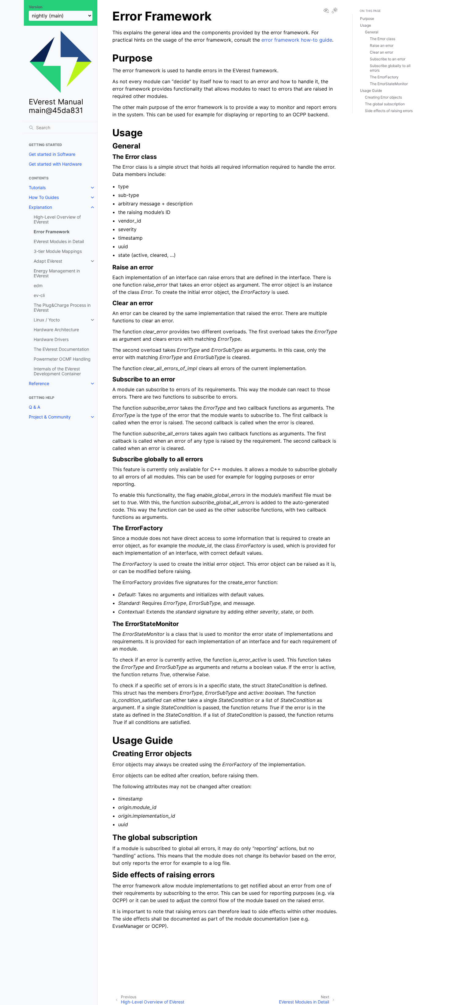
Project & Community (50, 416)
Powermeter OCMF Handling (62, 359)
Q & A (34, 407)
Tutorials (37, 187)
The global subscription (385, 104)
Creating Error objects (383, 97)
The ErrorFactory (384, 77)
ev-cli (39, 295)
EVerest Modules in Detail (59, 241)
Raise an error (381, 45)
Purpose (367, 18)
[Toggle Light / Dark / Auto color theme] (335, 10)
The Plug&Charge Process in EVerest (62, 307)
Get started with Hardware (55, 164)
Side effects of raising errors (389, 110)
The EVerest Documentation (61, 349)
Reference (39, 383)
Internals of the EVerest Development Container (57, 371)
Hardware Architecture (56, 329)
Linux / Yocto (47, 319)
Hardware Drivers (51, 339)
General (371, 32)
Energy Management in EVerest (57, 273)
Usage (365, 25)
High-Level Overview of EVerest (57, 219)
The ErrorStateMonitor (389, 83)
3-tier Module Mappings (58, 251)
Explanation (40, 207)
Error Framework (51, 231)
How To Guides (44, 197)
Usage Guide (371, 90)
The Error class (382, 38)
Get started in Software (52, 154)
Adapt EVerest (48, 261)
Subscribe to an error (387, 59)
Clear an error (381, 52)
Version (35, 7)
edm (38, 285)
